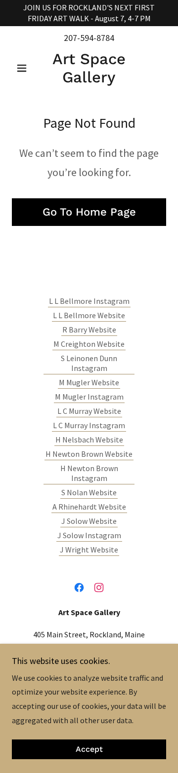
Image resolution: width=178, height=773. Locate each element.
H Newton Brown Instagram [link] (89, 473)
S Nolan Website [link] (89, 492)
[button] (23, 68)
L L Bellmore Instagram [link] (89, 301)
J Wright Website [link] (89, 549)
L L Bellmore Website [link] (89, 315)
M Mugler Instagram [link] (89, 397)
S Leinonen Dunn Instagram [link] (89, 363)
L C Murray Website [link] (89, 411)
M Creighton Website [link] (89, 344)
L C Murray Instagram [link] (89, 425)
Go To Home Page (89, 212)
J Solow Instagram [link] (89, 535)
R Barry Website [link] (89, 329)
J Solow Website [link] (89, 521)
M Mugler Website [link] (89, 382)
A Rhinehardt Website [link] (89, 507)
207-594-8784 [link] (89, 37)
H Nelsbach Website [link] (89, 439)
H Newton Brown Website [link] (89, 454)
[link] (89, 68)
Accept (89, 749)
